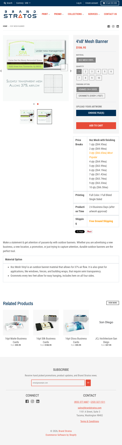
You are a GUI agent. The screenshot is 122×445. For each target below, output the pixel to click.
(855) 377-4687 (81, 402)
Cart (111, 3)
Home (5, 26)
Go (88, 383)
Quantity (80, 66)
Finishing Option (83, 84)
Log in (79, 3)
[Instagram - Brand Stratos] (113, 26)
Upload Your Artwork (89, 106)
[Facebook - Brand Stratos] (108, 26)
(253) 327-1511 (98, 402)
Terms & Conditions (89, 421)
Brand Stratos (65, 431)
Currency (20, 3)
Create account (91, 3)
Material (80, 55)
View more (112, 303)
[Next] (70, 71)
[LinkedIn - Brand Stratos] (117, 26)
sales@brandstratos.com (89, 407)
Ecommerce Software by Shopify (61, 435)
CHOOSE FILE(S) (96, 112)
